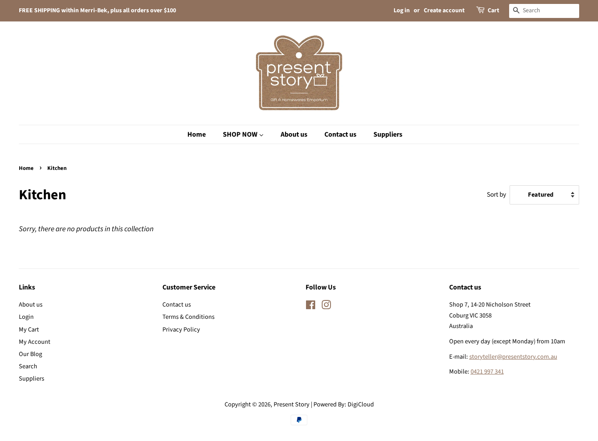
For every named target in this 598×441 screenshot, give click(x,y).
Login (26, 316)
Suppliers (31, 378)
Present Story (292, 404)
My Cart (29, 329)
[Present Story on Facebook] (311, 306)
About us (30, 304)
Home (26, 168)
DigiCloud (361, 404)
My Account (34, 341)
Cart (493, 10)
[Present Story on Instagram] (326, 306)
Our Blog (30, 354)
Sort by (496, 194)
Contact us (176, 304)
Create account (444, 10)
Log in (402, 10)
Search (28, 366)
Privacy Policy (181, 329)
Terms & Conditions (188, 316)
